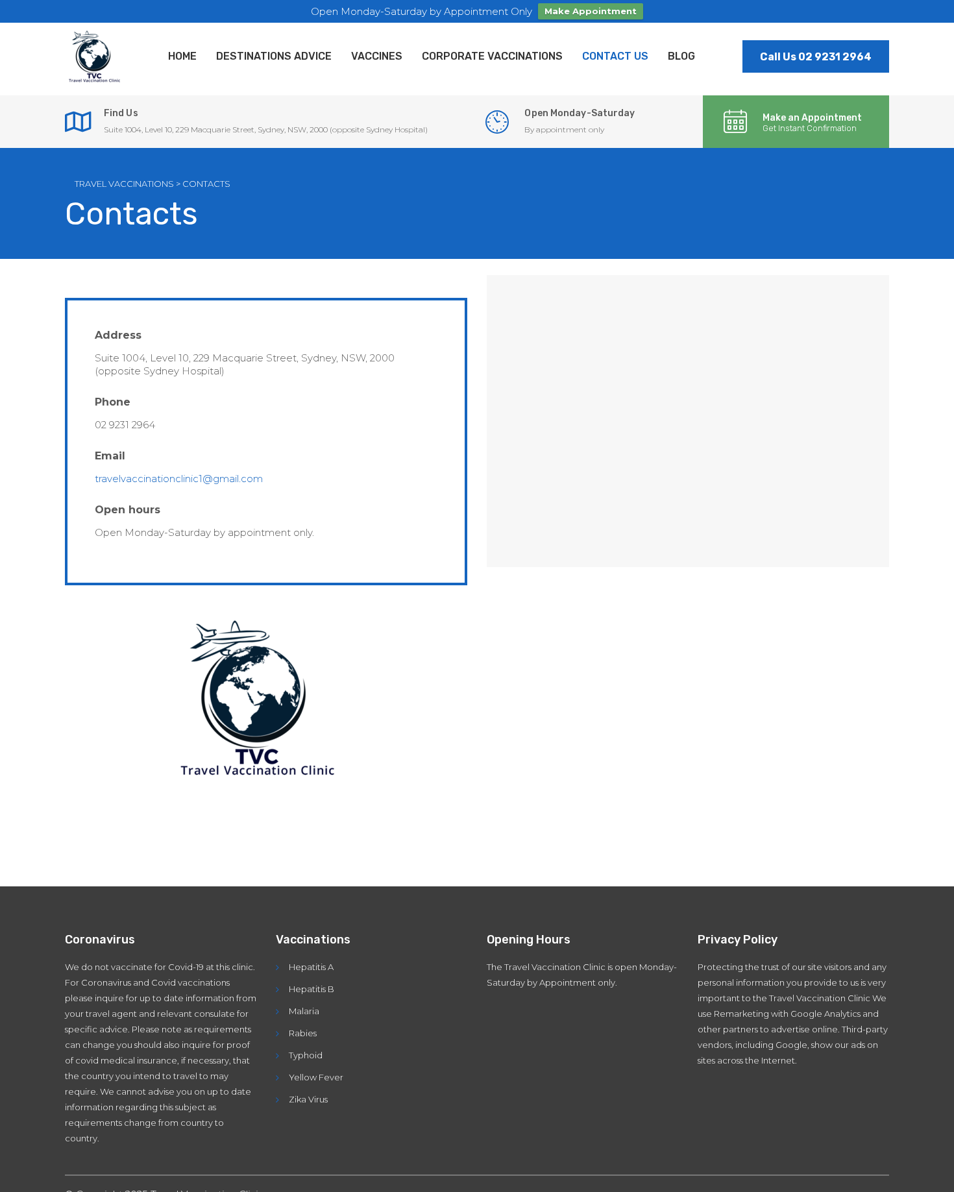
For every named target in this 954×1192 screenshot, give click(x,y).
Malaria (304, 1011)
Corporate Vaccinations (492, 56)
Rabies (303, 1033)
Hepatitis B (311, 989)
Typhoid (306, 1055)
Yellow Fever (316, 1077)
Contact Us (615, 56)
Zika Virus (308, 1099)
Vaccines (376, 56)
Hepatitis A (311, 967)
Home (182, 56)
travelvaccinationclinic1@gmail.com (179, 478)
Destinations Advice (274, 56)
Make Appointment (590, 11)
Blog (681, 56)
